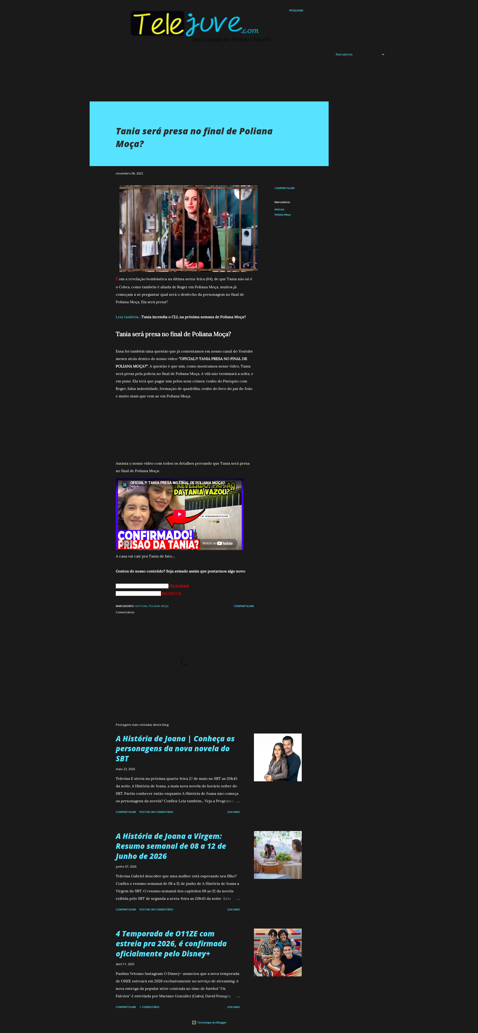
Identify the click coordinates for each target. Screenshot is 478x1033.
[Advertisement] (202, 75)
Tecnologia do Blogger (211, 1022)
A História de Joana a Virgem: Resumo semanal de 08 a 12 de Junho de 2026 (171, 846)
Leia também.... (129, 316)
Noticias (279, 209)
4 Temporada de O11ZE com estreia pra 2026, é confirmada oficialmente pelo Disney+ (171, 943)
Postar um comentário (156, 812)
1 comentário (149, 1007)
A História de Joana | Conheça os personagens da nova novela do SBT (175, 748)
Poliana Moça (282, 214)
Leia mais (233, 812)
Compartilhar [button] (284, 188)
